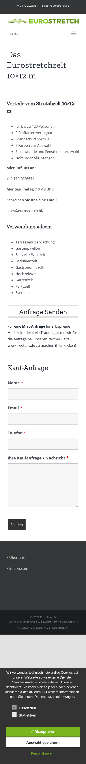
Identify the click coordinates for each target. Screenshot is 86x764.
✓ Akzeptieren (42, 731)
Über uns (17, 557)
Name (15, 382)
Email (15, 407)
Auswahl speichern (43, 742)
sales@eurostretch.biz (55, 5)
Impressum (18, 568)
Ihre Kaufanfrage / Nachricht (38, 458)
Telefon (17, 433)
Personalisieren (42, 753)
